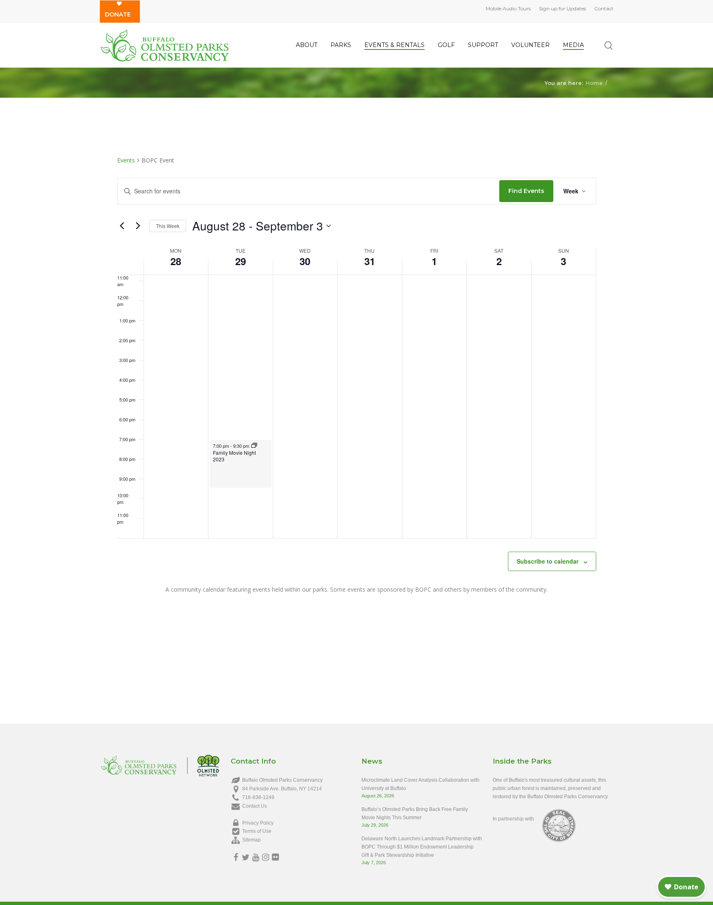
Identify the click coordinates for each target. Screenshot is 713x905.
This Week (167, 225)
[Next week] (138, 226)
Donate (118, 14)
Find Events (526, 191)
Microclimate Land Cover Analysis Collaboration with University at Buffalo (420, 784)
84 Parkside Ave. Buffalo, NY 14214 (282, 789)
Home (594, 82)
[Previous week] (122, 226)
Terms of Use (257, 831)
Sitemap (251, 840)
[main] (357, 388)
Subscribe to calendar (547, 561)
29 (240, 261)
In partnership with (513, 819)
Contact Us (254, 806)
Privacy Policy (258, 823)
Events (126, 160)
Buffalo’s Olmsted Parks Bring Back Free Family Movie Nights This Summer (414, 813)
